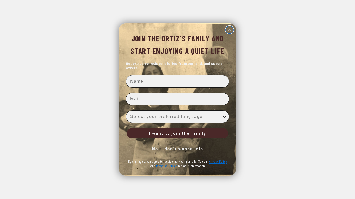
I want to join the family (177, 133)
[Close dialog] (229, 30)
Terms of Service (166, 166)
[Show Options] (224, 117)
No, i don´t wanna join (177, 149)
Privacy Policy (218, 161)
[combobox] (176, 117)
